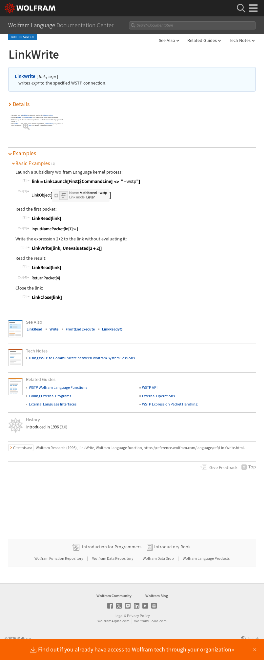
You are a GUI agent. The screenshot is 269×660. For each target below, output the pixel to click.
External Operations (158, 395)
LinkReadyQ (112, 329)
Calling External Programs (50, 395)
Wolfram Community (114, 595)
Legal (118, 615)
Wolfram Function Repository (59, 558)
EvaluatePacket (27, 125)
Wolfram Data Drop (159, 558)
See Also (167, 40)
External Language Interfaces (52, 404)
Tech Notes (240, 40)
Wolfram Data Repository (113, 558)
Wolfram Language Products (206, 558)
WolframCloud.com (150, 620)
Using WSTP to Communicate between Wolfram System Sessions (82, 357)
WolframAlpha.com (113, 620)
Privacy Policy (138, 615)
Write (54, 329)
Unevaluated (29, 118)
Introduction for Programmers (111, 547)
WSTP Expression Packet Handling (169, 404)
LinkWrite (25, 76)
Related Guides (202, 40)
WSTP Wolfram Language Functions (58, 387)
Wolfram (24, 638)
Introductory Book (172, 547)
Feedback (223, 467)
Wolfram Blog (156, 595)
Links (51, 115)
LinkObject (25, 115)
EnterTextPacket (49, 124)
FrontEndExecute (80, 329)
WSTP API (149, 387)
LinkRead (34, 329)
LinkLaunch (46, 115)
